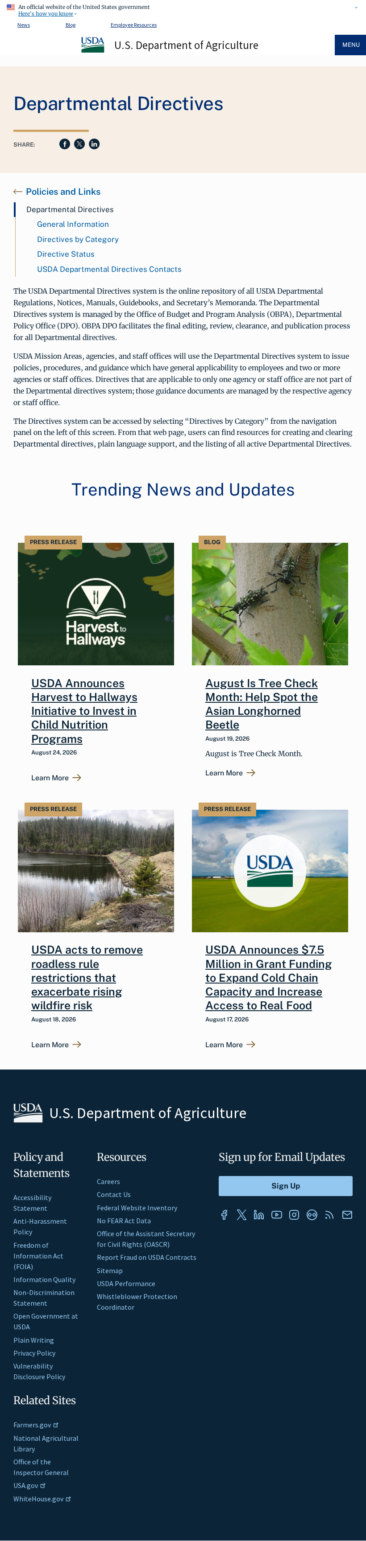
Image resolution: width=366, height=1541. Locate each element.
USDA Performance (126, 1283)
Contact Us (114, 1194)
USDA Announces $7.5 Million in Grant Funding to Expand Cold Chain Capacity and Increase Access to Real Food (268, 977)
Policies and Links (63, 191)
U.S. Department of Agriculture (186, 45)
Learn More (50, 778)
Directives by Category (78, 239)
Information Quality (44, 1279)
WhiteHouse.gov (38, 1498)
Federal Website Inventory (137, 1207)
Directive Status (66, 254)
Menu (351, 44)
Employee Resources (134, 24)
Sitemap (110, 1270)
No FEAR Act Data (124, 1220)
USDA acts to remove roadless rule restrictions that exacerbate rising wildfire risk (87, 977)
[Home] (93, 51)
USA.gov (25, 1485)
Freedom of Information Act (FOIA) (38, 1256)
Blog (70, 24)
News (23, 24)
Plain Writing (33, 1340)
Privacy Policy (34, 1352)
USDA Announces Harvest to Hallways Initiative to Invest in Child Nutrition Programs (84, 711)
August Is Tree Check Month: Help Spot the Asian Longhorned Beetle (261, 704)
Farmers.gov (32, 1424)
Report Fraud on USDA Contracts (146, 1257)
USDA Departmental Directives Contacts (109, 269)
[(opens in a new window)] (224, 1214)
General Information (73, 224)
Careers (108, 1181)
